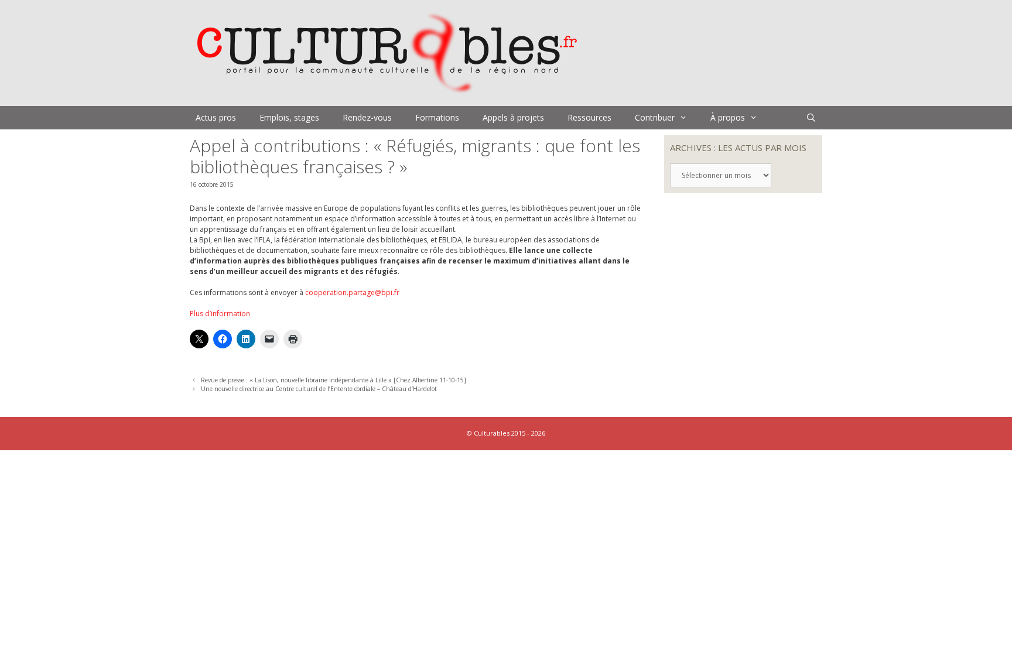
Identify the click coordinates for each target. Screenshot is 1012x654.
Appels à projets (513, 117)
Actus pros (216, 117)
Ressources (589, 117)
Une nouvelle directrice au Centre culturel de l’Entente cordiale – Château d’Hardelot (319, 389)
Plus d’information (220, 314)
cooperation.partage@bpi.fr (352, 292)
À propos (727, 117)
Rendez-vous (367, 117)
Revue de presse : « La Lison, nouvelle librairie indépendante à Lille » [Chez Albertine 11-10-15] (333, 380)
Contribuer (655, 117)
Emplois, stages (289, 117)
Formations (437, 117)
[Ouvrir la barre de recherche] (811, 117)
